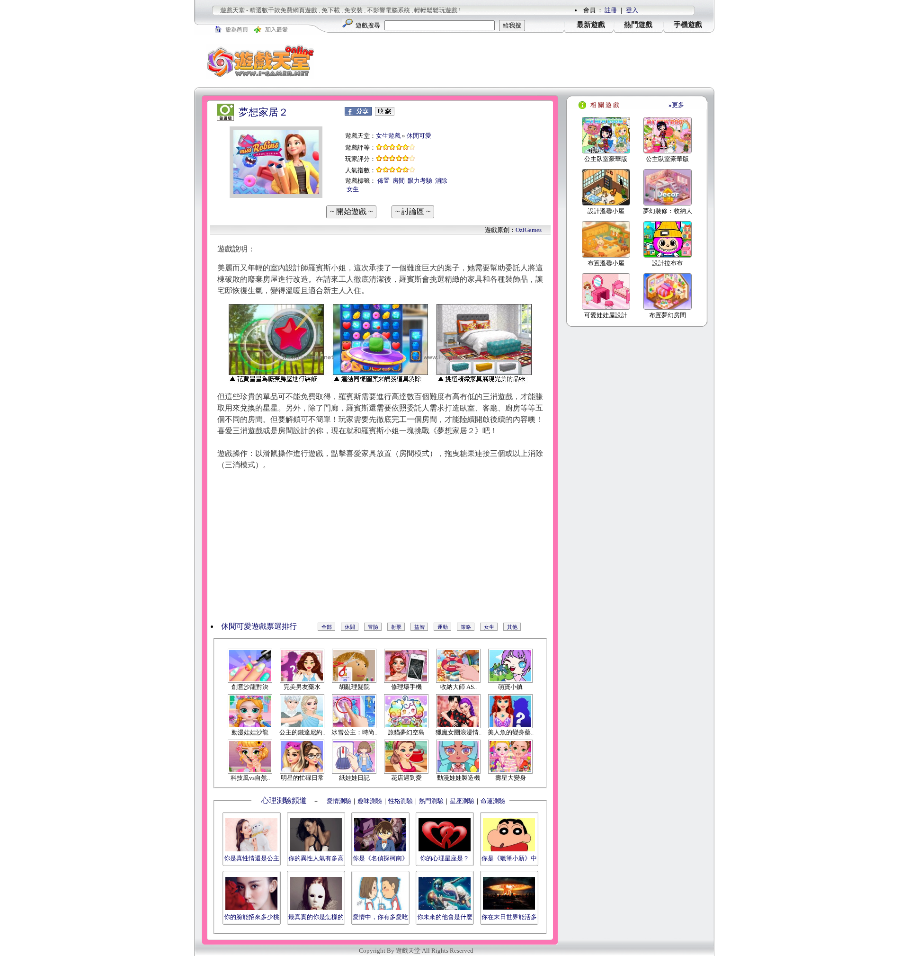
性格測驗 (400, 800)
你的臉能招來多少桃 (251, 916)
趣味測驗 (369, 800)
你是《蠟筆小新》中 (509, 858)
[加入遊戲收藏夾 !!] (384, 113)
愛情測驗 (338, 800)
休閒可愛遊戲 (244, 626)
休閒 (349, 627)
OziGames (529, 229)
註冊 (611, 10)
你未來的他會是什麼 (444, 916)
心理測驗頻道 (284, 800)
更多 (676, 104)
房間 (398, 180)
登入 (632, 10)
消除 (441, 180)
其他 (512, 627)
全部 (326, 627)
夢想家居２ (263, 112)
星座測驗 (462, 800)
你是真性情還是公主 (251, 858)
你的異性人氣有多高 (316, 858)
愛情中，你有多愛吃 (380, 916)
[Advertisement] (520, 61)
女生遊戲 (388, 135)
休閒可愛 (419, 135)
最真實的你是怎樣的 (316, 916)
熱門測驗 (431, 800)
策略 (465, 627)
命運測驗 (493, 800)
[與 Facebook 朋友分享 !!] (358, 113)
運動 (442, 627)
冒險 (373, 627)
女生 (353, 189)
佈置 (383, 180)
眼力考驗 (420, 180)
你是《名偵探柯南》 (380, 858)
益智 (419, 627)
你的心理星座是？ (444, 858)
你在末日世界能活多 (509, 916)
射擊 (396, 627)
